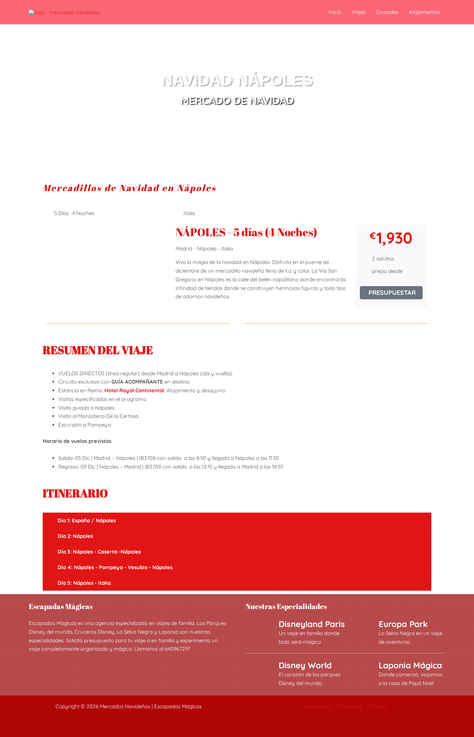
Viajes (359, 12)
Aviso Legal (318, 706)
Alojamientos (424, 12)
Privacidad (349, 706)
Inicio (335, 12)
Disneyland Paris (312, 624)
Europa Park (403, 624)
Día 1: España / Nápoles (87, 520)
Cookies (376, 706)
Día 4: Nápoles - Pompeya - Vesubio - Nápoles (115, 567)
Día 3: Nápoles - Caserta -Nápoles (99, 551)
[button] (237, 520)
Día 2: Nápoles (75, 536)
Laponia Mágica (410, 665)
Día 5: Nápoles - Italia (84, 583)
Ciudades (387, 12)
